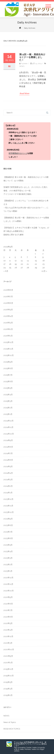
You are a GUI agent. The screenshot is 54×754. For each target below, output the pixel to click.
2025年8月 (8, 368)
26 (16, 268)
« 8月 (5, 271)
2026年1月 (8, 336)
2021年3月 (7, 643)
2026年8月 (8, 290)
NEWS (21, 66)
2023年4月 (8, 551)
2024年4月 (8, 473)
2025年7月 (8, 375)
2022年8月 (8, 604)
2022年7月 (8, 610)
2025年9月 (8, 362)
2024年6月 (8, 460)
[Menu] (48, 4)
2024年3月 (8, 479)
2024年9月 (8, 440)
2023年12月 (8, 499)
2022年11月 (8, 584)
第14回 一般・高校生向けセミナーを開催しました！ (32, 57)
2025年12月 (8, 342)
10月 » (44, 271)
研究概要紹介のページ (18, 153)
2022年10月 (8, 591)
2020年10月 (8, 649)
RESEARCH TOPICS (11, 729)
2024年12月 (8, 421)
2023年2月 (8, 564)
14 (28, 261)
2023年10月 (8, 512)
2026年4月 (8, 316)
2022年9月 (8, 597)
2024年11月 (8, 427)
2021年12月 (8, 636)
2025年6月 (8, 381)
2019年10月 (8, 676)
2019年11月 (8, 669)
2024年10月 (8, 434)
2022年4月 (8, 630)
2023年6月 (8, 538)
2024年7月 (8, 453)
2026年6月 (8, 303)
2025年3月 (8, 401)
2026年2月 (8, 329)
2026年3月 (8, 323)
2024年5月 (8, 466)
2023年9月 (8, 519)
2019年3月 (8, 689)
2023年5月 (8, 545)
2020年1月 (8, 662)
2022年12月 (8, 578)
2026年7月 (8, 296)
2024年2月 (8, 486)
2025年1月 (7, 414)
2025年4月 (8, 394)
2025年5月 (8, 388)
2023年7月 (8, 532)
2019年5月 (8, 682)
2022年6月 (8, 617)
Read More (24, 93)
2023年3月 (8, 558)
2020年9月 (8, 656)
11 (10, 261)
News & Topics (9, 722)
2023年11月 (8, 506)
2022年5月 (8, 623)
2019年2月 (8, 695)
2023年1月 (7, 571)
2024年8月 (8, 447)
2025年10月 (8, 355)
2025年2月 (8, 408)
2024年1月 (8, 493)
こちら (19, 143)
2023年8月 (8, 525)
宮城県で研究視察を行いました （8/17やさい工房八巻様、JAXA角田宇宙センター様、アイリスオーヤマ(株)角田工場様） (25, 190)
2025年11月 (8, 349)
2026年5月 (8, 310)
